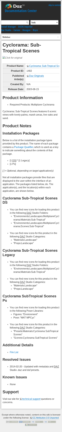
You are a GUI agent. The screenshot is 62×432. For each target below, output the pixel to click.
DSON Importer (25, 26)
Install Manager (8, 26)
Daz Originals (36, 76)
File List (14, 352)
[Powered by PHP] (25, 421)
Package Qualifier (23, 147)
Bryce (35, 30)
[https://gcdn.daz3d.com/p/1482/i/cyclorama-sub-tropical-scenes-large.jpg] (12, 57)
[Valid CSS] (50, 421)
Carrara (17, 30)
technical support (31, 399)
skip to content (54, 5)
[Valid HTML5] (37, 421)
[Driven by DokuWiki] (31, 424)
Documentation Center (21, 10)
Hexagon (26, 30)
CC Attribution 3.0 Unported (46, 417)
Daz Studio (6, 30)
